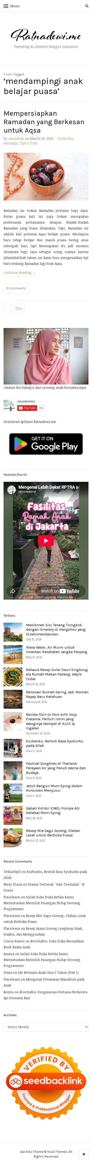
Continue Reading (20, 272)
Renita (8, 992)
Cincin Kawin (14, 941)
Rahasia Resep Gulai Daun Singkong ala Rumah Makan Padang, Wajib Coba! (57, 674)
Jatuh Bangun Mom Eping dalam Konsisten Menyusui (54, 788)
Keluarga (11, 143)
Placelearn (12, 897)
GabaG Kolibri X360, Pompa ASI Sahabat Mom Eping (53, 810)
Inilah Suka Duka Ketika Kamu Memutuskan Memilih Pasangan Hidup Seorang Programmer (42, 903)
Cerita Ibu (65, 138)
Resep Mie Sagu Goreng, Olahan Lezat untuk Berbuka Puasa (53, 832)
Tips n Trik (28, 143)
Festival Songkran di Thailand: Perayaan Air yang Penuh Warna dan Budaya (56, 768)
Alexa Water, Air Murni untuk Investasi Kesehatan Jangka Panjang (56, 649)
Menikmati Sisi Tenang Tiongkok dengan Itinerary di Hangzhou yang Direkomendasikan (56, 629)
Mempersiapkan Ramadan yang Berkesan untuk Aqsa (44, 122)
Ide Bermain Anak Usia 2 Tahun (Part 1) (48, 972)
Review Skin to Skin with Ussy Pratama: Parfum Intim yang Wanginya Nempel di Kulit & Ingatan (51, 721)
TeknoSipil (12, 871)
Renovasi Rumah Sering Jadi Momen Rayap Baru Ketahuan (57, 694)
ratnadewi (16, 138)
